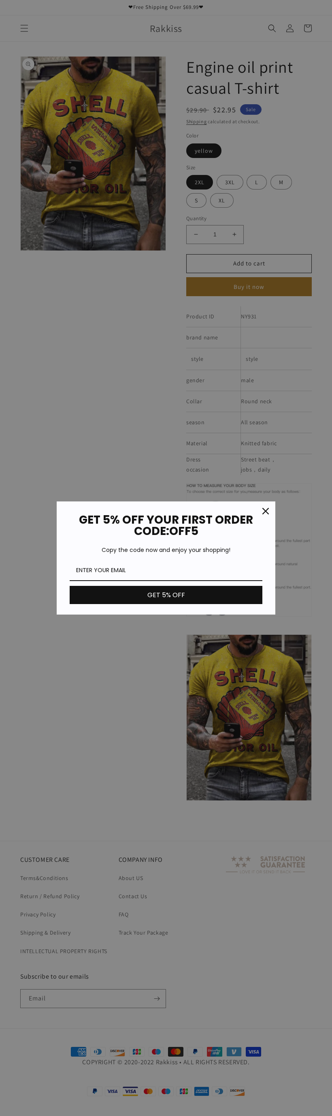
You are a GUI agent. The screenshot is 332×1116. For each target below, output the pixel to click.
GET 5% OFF (166, 595)
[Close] (265, 511)
